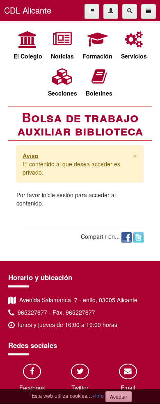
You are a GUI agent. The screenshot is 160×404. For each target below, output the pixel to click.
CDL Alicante (27, 10)
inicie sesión (57, 195)
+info (98, 395)
